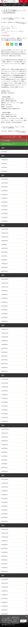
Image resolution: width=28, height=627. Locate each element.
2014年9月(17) (4, 540)
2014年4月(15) (4, 560)
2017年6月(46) (4, 402)
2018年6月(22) (4, 352)
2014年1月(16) (4, 571)
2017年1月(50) (4, 421)
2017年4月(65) (4, 409)
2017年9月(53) (4, 390)
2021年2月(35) (4, 217)
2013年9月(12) (4, 591)
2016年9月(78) (4, 440)
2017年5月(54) (4, 406)
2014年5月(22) (4, 556)
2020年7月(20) (4, 248)
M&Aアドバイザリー (5, 26)
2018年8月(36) (4, 344)
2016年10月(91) (4, 437)
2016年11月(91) (4, 433)
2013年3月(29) (4, 613)
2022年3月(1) (4, 163)
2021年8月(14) (4, 194)
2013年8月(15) (4, 594)
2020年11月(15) (4, 233)
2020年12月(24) (4, 229)
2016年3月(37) (4, 463)
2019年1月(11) (4, 321)
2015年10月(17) (4, 487)
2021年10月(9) (4, 186)
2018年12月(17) (4, 329)
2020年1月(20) (4, 271)
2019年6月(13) (4, 302)
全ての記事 (3, 3)
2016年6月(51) (4, 452)
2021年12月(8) (4, 179)
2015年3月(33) (4, 513)
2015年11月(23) (4, 483)
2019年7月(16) (4, 298)
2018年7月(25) (4, 348)
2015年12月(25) (4, 479)
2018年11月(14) (4, 333)
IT (7, 30)
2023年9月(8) (4, 151)
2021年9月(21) (4, 190)
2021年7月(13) (4, 198)
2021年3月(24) (4, 213)
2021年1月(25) (4, 221)
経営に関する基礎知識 (5, 28)
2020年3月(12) (4, 263)
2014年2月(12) (4, 567)
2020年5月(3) (4, 256)
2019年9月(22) (4, 290)
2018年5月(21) (4, 356)
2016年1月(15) (4, 471)
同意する (23, 621)
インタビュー (14, 5)
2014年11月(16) (4, 533)
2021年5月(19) (4, 206)
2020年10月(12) (4, 237)
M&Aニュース (14, 28)
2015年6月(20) (4, 502)
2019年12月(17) (4, 279)
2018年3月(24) (4, 363)
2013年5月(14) (4, 606)
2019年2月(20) (4, 317)
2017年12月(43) (4, 379)
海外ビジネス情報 (17, 3)
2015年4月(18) (4, 510)
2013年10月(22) (4, 587)
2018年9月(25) (4, 340)
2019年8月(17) (4, 294)
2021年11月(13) (4, 183)
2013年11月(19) (4, 583)
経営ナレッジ (13, 26)
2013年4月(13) (4, 610)
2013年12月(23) (4, 579)
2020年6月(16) (4, 252)
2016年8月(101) (4, 444)
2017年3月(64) (4, 413)
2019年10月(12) (4, 287)
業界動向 (24, 3)
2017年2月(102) (4, 417)
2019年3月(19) (4, 313)
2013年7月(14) (4, 598)
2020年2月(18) (4, 267)
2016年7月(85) (4, 448)
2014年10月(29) (4, 537)
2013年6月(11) (4, 602)
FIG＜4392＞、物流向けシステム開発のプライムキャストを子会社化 (13, 23)
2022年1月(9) (4, 171)
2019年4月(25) (4, 309)
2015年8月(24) (4, 494)
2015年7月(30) (4, 498)
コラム (10, 3)
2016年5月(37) (4, 456)
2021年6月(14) (4, 202)
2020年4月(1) (4, 259)
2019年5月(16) (4, 306)
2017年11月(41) (4, 383)
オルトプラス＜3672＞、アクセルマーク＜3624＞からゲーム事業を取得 (13, 18)
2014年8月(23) (4, 544)
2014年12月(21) (4, 529)
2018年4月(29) (4, 359)
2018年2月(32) (4, 367)
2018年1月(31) (4, 371)
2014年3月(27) (4, 563)
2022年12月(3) (4, 159)
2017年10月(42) (4, 387)
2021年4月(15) (4, 209)
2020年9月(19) (4, 240)
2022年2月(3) (4, 167)
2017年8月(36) (4, 394)
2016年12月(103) (5, 429)
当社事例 (23, 5)
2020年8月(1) (4, 244)
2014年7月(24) (4, 548)
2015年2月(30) (4, 517)
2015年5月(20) (4, 506)
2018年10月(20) (4, 337)
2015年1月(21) (4, 521)
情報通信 (3, 30)
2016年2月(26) (4, 467)
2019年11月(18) (4, 283)
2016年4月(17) (4, 460)
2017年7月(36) (4, 398)
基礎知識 (4, 5)
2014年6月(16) (4, 552)
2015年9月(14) (4, 490)
